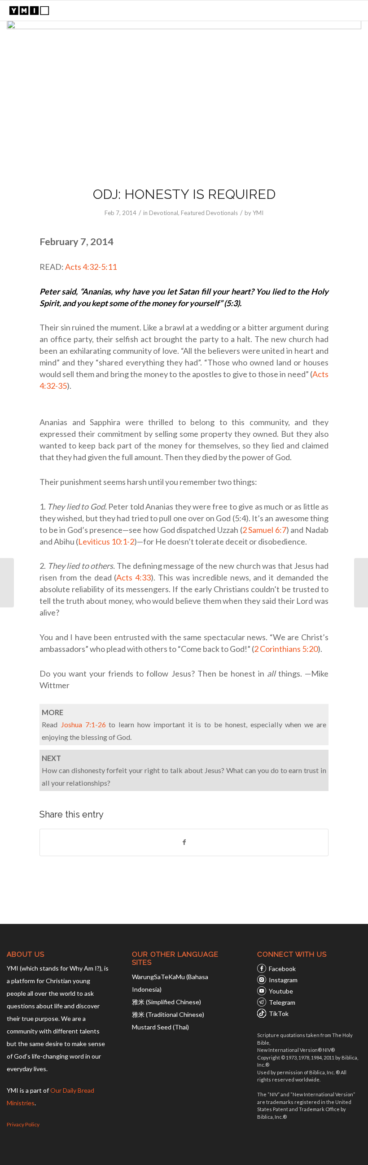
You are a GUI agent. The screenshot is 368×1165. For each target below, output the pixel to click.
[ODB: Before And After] (7, 582)
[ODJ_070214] (184, 97)
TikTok (279, 1013)
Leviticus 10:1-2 (106, 541)
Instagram (283, 980)
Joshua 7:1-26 (83, 724)
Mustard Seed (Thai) (160, 1027)
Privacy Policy (23, 1124)
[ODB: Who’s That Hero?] (361, 582)
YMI (258, 212)
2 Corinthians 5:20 (286, 649)
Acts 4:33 (133, 577)
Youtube (281, 991)
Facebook (282, 968)
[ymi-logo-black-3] (29, 10)
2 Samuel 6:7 (264, 530)
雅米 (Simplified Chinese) (166, 1002)
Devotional (163, 212)
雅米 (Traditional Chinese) (168, 1014)
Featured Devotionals (209, 212)
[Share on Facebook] (184, 842)
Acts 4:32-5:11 (91, 267)
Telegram (282, 1002)
